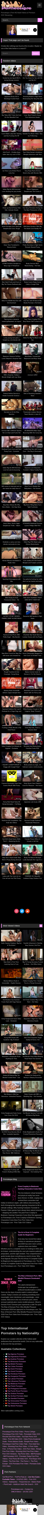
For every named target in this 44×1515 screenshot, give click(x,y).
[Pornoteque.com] (18, 6)
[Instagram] (16, 911)
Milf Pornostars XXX (10, 1456)
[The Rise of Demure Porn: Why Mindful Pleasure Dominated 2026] (8, 1290)
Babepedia (13, 1482)
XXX (36, 1484)
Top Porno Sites (23, 1454)
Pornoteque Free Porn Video (12, 1432)
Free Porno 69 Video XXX (18, 1459)
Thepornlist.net (24, 1482)
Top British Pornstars (15, 1364)
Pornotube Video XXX (32, 1434)
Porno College (30, 1432)
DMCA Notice (16, 1492)
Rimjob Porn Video (31, 1441)
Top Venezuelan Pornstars (17, 1401)
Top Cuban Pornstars (15, 1366)
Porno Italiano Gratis (15, 1441)
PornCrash (8, 1484)
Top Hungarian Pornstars (17, 1376)
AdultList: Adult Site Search (23, 1484)
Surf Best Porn (7, 1477)
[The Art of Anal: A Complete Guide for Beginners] (8, 1246)
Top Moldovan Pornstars (16, 1384)
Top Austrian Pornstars (16, 1359)
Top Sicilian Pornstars (15, 1396)
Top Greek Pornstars (15, 1371)
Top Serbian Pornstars (16, 1393)
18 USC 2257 (28, 1492)
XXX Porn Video (29, 1449)
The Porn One (14, 1461)
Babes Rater (36, 1482)
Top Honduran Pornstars (16, 1374)
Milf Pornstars (36, 1454)
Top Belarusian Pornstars (17, 1361)
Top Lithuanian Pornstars (17, 1381)
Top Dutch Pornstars (15, 1369)
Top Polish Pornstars (15, 1386)
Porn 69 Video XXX (15, 1439)
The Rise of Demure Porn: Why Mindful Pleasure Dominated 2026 (30, 1278)
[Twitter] (22, 911)
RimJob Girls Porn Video (11, 1436)
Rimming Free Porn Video (17, 1446)
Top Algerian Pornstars (16, 1354)
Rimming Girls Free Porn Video (27, 1451)
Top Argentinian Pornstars (17, 1356)
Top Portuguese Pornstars (17, 1388)
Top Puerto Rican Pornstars (18, 1391)
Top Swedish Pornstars (16, 1398)
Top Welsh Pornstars (15, 1406)
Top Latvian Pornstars (15, 1379)
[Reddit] (27, 911)
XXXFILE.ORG (21, 1479)
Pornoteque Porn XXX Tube (12, 1434)
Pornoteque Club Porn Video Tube (15, 1444)
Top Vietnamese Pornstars (17, 1403)
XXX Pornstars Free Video (18, 1464)
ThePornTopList (20, 1477)
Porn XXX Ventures (9, 1454)
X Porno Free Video (14, 1449)
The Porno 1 (24, 1461)
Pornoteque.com (17, 1489)
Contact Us (29, 1489)
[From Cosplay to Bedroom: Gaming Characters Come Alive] (8, 1200)
